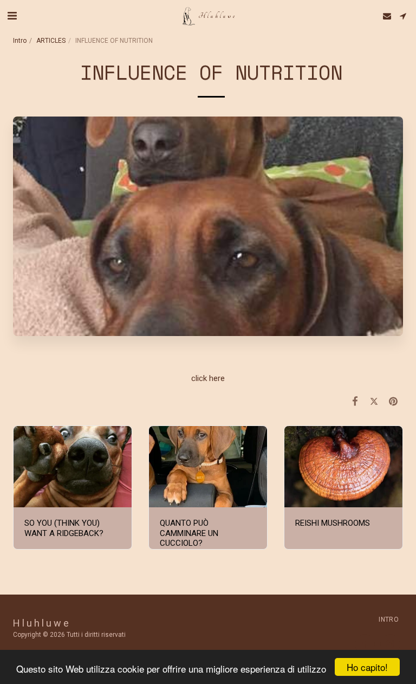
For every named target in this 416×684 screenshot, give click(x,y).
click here (208, 378)
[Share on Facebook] (355, 401)
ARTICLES (51, 40)
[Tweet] (374, 401)
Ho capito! (367, 667)
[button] (12, 15)
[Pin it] (394, 401)
